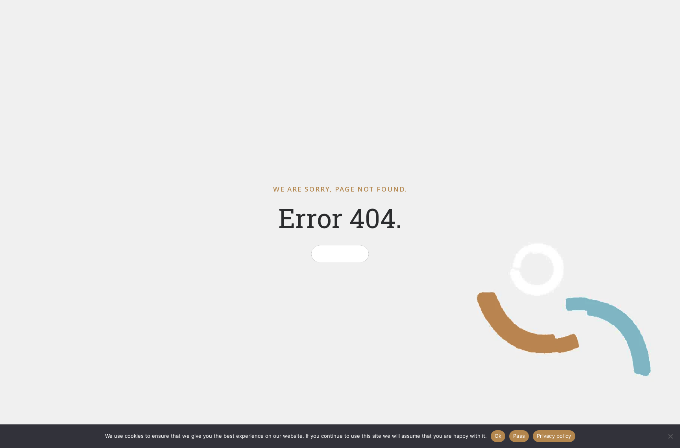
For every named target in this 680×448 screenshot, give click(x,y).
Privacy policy (554, 436)
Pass (519, 436)
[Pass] (670, 436)
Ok (498, 436)
